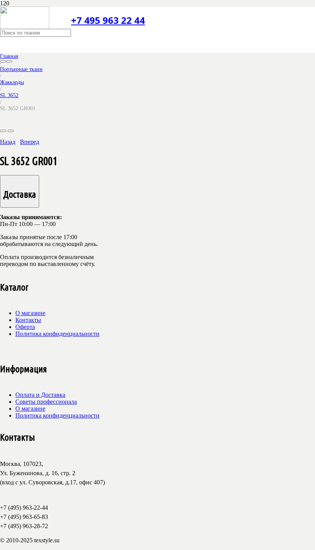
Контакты (28, 320)
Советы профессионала (46, 401)
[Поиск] (3, 61)
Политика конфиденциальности (57, 333)
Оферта (25, 327)
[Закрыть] (9, 61)
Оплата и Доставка (40, 394)
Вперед (29, 142)
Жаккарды (12, 82)
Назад (7, 142)
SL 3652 (9, 95)
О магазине (30, 313)
